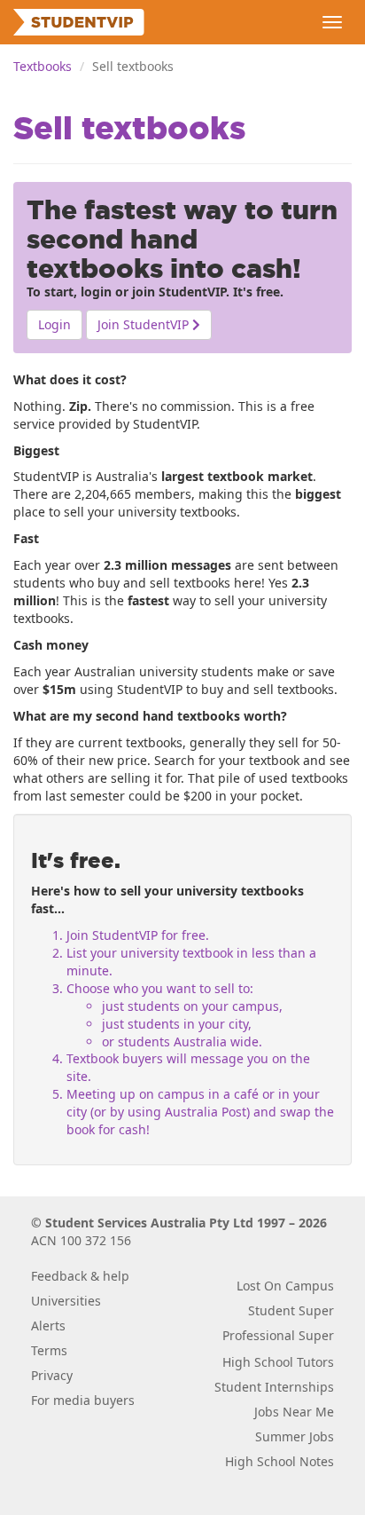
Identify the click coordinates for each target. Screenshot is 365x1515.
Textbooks (42, 66)
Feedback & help (80, 1275)
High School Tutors (278, 1361)
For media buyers (83, 1400)
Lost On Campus (285, 1285)
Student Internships (274, 1386)
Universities (66, 1300)
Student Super (291, 1310)
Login (54, 324)
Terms (49, 1350)
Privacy (52, 1375)
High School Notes (279, 1461)
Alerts (48, 1325)
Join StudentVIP (144, 324)
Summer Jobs (294, 1436)
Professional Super (278, 1335)
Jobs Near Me (294, 1411)
